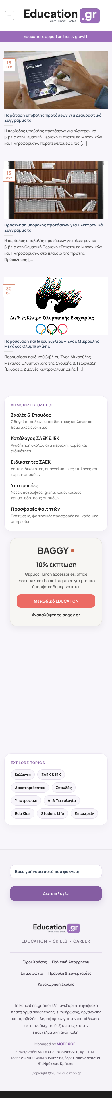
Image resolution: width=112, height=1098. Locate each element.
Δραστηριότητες (30, 787)
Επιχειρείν (84, 813)
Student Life (52, 813)
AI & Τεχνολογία (62, 800)
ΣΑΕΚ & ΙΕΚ (51, 774)
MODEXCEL (67, 1043)
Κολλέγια (23, 774)
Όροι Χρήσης (35, 961)
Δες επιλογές (56, 893)
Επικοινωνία (32, 973)
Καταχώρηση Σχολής (56, 984)
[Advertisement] (56, 690)
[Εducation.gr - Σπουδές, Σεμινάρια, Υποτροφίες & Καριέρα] (61, 16)
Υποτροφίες (26, 800)
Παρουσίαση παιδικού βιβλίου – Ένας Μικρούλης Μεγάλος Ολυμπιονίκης (51, 344)
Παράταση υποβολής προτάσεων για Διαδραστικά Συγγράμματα (53, 118)
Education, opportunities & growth (56, 36)
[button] (9, 15)
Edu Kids (22, 813)
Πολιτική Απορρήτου (70, 961)
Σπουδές (64, 787)
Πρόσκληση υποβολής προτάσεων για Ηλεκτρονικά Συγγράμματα (53, 228)
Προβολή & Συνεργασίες (69, 973)
